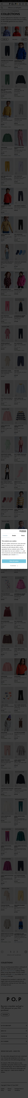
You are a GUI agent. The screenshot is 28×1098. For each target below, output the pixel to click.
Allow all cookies (14, 561)
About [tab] (23, 535)
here (21, 551)
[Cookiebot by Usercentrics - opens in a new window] (19, 531)
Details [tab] (14, 535)
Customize (13, 565)
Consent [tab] (5, 535)
